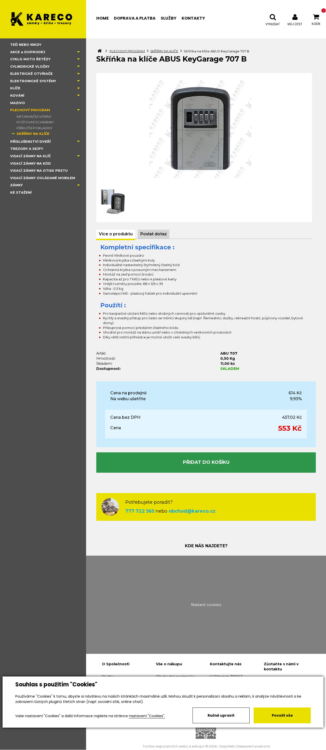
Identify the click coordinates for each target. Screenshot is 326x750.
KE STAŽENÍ (21, 192)
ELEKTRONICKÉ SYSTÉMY (33, 81)
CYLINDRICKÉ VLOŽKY (29, 66)
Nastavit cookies (206, 604)
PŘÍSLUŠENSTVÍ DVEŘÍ (30, 141)
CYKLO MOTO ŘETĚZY (30, 59)
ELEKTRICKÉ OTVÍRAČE (31, 73)
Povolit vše (282, 715)
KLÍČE (15, 88)
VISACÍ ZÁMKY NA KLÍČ (30, 156)
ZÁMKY (16, 185)
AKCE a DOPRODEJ (27, 52)
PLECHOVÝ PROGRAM (30, 110)
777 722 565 (139, 511)
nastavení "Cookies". (147, 715)
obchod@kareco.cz (192, 511)
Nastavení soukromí (253, 746)
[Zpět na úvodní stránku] (43, 19)
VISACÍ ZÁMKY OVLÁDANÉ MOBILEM (42, 178)
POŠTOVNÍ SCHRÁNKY (35, 122)
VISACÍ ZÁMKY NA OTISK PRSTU (39, 170)
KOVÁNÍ (17, 95)
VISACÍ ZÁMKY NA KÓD (30, 163)
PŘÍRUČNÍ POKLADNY (34, 128)
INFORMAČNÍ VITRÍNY (34, 116)
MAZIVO (17, 103)
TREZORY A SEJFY (26, 149)
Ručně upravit (221, 715)
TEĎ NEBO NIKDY (25, 44)
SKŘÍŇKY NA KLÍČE (33, 134)
